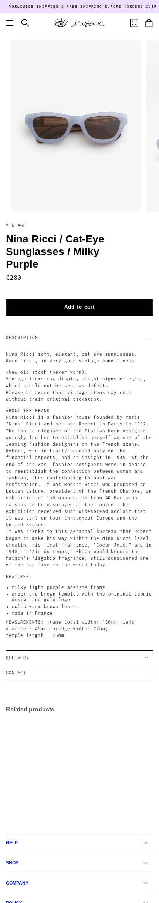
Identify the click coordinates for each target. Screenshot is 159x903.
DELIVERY (17, 657)
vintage (16, 225)
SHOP (12, 862)
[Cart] (149, 22)
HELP (12, 842)
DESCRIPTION (22, 337)
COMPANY (17, 883)
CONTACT (16, 672)
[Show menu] (9, 22)
